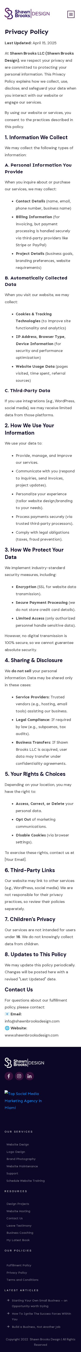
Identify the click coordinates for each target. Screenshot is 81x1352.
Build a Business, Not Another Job (36, 1327)
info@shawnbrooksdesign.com (32, 1021)
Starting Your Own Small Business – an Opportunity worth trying (39, 1303)
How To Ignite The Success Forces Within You (41, 1316)
